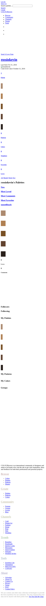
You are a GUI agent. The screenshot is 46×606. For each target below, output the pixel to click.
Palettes (7, 480)
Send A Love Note (7, 54)
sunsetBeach (6, 205)
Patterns (3, 137)
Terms (7, 585)
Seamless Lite (9, 563)
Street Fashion (10, 550)
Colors (3, 147)
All (2, 178)
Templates (4, 156)
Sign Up (4, 4)
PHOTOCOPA (10, 566)
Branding (8, 542)
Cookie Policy (10, 589)
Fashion (7, 525)
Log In (3, 2)
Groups (7, 508)
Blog (6, 512)
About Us (8, 579)
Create (3, 10)
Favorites (4, 164)
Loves (2, 174)
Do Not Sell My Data (36, 597)
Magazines (8, 548)
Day (14, 178)
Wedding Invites (10, 553)
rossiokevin (9, 59)
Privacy (7, 583)
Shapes (7, 484)
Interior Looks (10, 546)
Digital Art (8, 523)
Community (9, 17)
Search (3, 8)
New (3, 187)
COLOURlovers (6, 12)
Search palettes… (7, 6)
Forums (7, 506)
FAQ (7, 587)
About (4, 573)
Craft (7, 521)
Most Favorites (7, 200)
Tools (7, 23)
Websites (8, 552)
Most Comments (8, 196)
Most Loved (6, 191)
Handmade (9, 544)
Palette (3, 77)
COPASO (8, 568)
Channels (8, 19)
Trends (7, 21)
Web (6, 531)
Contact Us (9, 581)
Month (5, 178)
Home (7, 527)
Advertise (8, 577)
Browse (7, 15)
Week (10, 178)
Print (6, 529)
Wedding (8, 533)
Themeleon (9, 565)
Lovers (7, 510)
